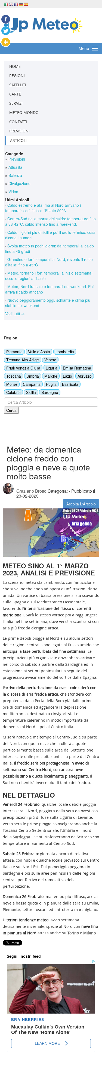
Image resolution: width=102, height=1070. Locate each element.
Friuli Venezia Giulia (23, 368)
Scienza (14, 175)
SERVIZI (16, 103)
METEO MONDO (24, 112)
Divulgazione (18, 183)
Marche (50, 376)
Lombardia (64, 351)
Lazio (67, 376)
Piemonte (14, 351)
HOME (15, 66)
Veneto (50, 359)
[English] (11, 4)
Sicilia (31, 392)
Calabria (13, 392)
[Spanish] (26, 4)
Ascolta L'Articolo (81, 504)
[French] (16, 4)
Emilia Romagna (77, 368)
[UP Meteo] (43, 25)
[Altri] (5, 42)
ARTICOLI (18, 140)
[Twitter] (5, 30)
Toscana (13, 376)
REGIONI (17, 75)
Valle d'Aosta (39, 351)
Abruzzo (85, 376)
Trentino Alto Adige (22, 359)
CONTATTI (18, 121)
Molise (11, 384)
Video (12, 191)
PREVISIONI (19, 130)
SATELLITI (17, 84)
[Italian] (6, 4)
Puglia (51, 384)
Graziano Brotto (31, 491)
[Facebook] (5, 19)
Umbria (32, 376)
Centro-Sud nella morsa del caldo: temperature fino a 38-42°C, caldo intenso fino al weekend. (50, 221)
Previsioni (16, 159)
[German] (21, 4)
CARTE (15, 94)
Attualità (14, 167)
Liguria (51, 368)
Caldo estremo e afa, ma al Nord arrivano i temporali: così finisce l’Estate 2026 (43, 207)
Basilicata (70, 384)
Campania (32, 384)
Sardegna (49, 392)
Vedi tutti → (15, 313)
